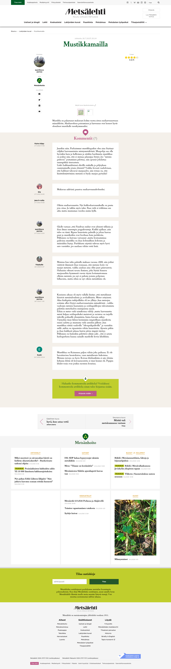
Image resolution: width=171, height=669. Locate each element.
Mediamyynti (44, 2)
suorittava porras (39, 230)
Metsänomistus (62, 627)
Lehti (44, 22)
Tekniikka (62, 633)
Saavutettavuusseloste (85, 2)
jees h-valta (39, 200)
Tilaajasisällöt (137, 22)
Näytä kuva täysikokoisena (84, 105)
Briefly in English (108, 636)
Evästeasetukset (95, 663)
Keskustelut (55, 22)
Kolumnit (140, 453)
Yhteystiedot (56, 2)
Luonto (62, 639)
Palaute (74, 663)
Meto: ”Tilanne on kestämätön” (79, 466)
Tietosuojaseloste (69, 2)
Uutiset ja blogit (32, 22)
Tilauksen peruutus (108, 630)
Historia (108, 633)
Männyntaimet (121, 559)
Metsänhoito (85, 443)
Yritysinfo (108, 624)
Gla (39, 192)
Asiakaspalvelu (32, 2)
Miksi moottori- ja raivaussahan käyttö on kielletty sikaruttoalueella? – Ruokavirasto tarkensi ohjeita (33, 461)
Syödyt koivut (71, 513)
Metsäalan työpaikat (118, 22)
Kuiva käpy (39, 143)
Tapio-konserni (107, 639)
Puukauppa (62, 630)
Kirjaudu (151, 10)
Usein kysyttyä (83, 663)
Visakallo (39, 265)
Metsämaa (101, 22)
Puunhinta (88, 22)
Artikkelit (35, 453)
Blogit (129, 453)
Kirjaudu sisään (85, 393)
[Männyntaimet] (135, 528)
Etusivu (14, 31)
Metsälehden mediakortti (108, 627)
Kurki (39, 355)
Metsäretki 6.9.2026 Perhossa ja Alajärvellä (84, 501)
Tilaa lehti (18, 2)
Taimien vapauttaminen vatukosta (80, 508)
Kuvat (135, 496)
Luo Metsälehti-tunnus (151, 15)
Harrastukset (62, 636)
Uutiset (85, 453)
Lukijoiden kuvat (72, 22)
